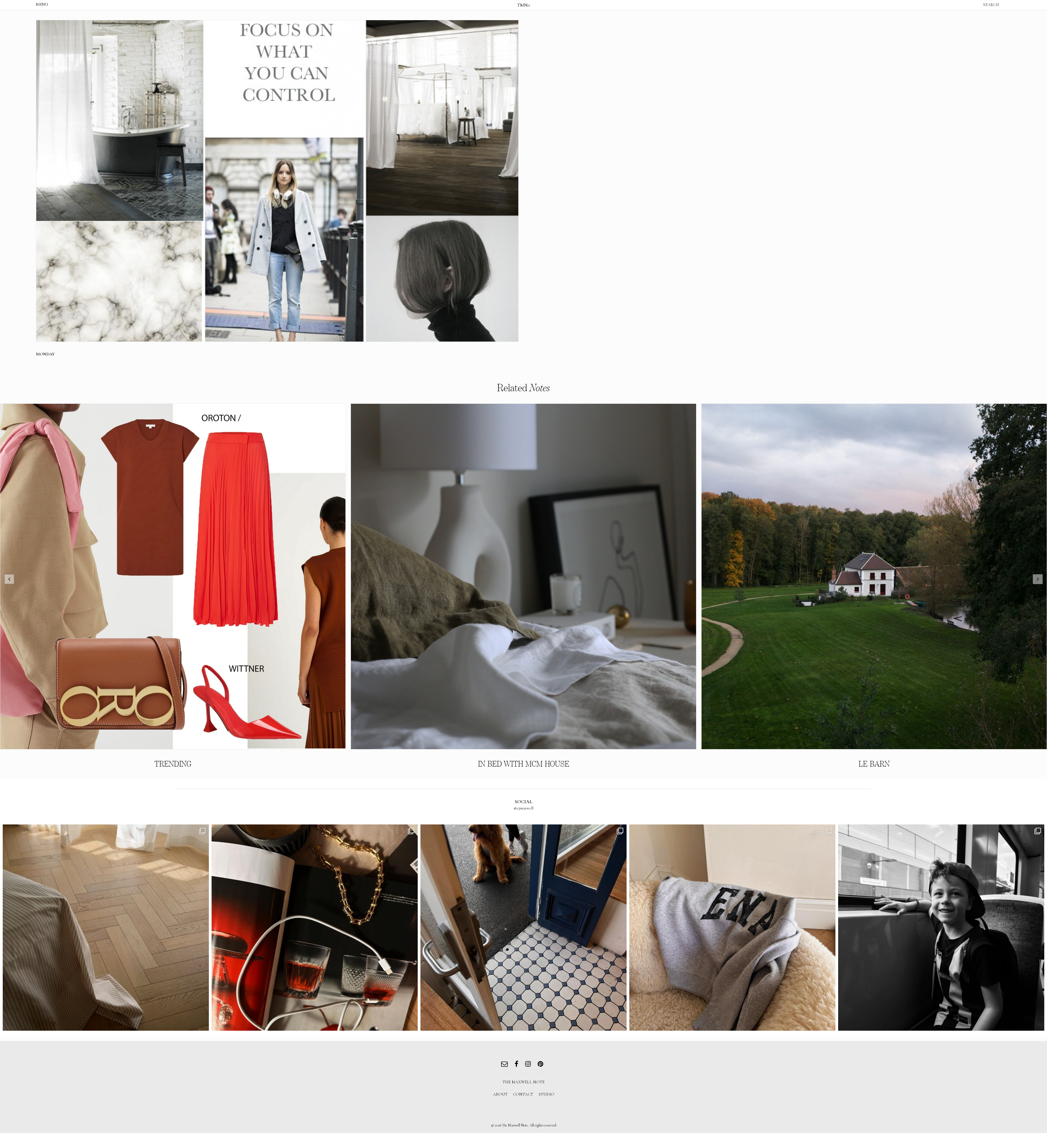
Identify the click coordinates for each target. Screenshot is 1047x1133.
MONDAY (45, 354)
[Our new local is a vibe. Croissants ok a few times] (523, 927)
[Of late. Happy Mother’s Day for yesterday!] (106, 927)
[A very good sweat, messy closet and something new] (732, 927)
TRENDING (172, 764)
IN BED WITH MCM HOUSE (523, 764)
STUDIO (546, 1094)
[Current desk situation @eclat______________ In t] (315, 927)
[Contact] (505, 1065)
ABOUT (500, 1094)
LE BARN (874, 764)
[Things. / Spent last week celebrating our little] (941, 927)
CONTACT (523, 1094)
